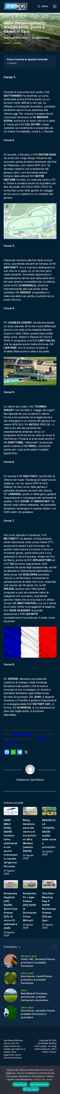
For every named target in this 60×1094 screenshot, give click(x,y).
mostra (12, 63)
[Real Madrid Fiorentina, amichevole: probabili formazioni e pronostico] (11, 995)
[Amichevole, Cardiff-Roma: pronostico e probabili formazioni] (11, 978)
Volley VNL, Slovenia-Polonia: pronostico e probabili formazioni (38, 962)
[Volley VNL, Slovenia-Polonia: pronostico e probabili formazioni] (11, 961)
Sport (34, 956)
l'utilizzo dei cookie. (43, 1079)
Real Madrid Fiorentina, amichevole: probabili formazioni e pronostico (34, 997)
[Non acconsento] (56, 1079)
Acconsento (20, 1084)
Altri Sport (25, 956)
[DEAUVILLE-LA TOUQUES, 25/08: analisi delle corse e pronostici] (49, 811)
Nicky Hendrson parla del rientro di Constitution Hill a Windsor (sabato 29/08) (29, 835)
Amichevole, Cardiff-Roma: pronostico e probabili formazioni (36, 980)
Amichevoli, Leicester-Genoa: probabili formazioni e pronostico (38, 1014)
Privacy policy (31, 1089)
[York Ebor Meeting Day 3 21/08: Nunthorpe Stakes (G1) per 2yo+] (49, 884)
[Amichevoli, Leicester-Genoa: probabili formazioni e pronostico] (11, 1012)
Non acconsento (39, 1084)
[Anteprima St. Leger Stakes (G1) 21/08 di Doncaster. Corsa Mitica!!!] (30, 884)
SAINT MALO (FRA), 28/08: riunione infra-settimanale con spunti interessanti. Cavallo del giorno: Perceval (11, 843)
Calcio (24, 973)
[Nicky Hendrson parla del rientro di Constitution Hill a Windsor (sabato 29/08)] (30, 811)
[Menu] (54, 6)
